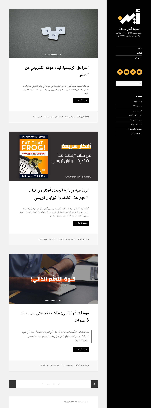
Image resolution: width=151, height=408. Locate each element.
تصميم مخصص (49, 116)
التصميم (139, 101)
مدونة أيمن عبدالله (128, 29)
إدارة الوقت (58, 239)
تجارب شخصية (137, 115)
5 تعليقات (43, 365)
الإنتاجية (51, 239)
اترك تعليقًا (36, 116)
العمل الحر (139, 110)
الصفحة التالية (12, 384)
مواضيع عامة (138, 133)
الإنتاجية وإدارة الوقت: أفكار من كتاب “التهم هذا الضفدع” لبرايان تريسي (58, 194)
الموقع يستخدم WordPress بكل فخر (76, 402)
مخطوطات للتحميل (136, 129)
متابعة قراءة (80, 100)
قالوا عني (139, 53)
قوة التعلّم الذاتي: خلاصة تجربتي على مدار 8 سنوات (55, 317)
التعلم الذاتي (54, 365)
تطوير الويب (138, 124)
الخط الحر (139, 106)
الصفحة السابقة (94, 384)
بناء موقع (58, 116)
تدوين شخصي (137, 120)
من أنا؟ (140, 48)
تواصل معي (138, 57)
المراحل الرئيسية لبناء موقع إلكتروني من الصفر (57, 71)
